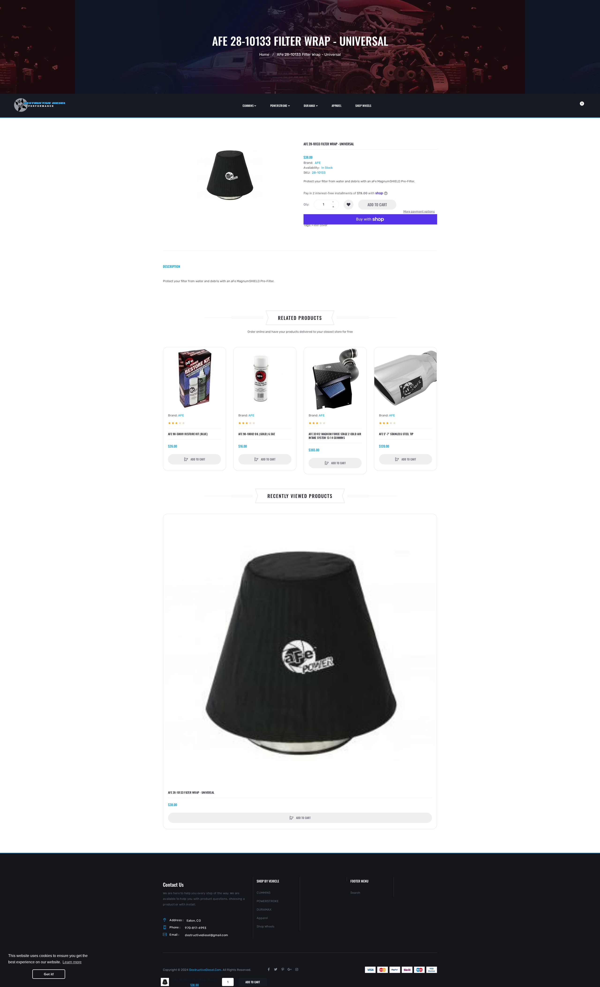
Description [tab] (171, 266)
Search (355, 892)
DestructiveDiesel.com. (205, 970)
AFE (318, 162)
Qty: (306, 204)
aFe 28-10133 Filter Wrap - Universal (191, 792)
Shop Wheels (265, 926)
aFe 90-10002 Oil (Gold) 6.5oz (256, 434)
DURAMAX (264, 909)
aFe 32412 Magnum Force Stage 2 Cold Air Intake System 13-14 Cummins (335, 436)
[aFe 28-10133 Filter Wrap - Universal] (165, 981)
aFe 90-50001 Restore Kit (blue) (188, 434)
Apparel (262, 918)
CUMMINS (263, 892)
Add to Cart (377, 204)
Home (264, 54)
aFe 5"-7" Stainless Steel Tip (396, 434)
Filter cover (319, 225)
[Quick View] (169, 370)
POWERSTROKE (268, 901)
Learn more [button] (72, 962)
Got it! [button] (49, 974)
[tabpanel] (300, 281)
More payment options (419, 211)
